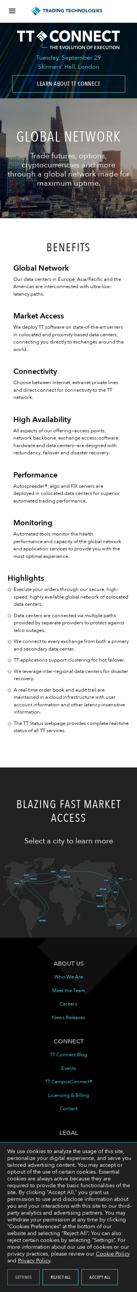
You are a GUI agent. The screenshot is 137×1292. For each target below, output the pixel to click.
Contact (69, 1108)
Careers (68, 1004)
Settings (23, 1277)
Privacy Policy (34, 1260)
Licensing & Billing (68, 1095)
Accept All (99, 1277)
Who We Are (68, 977)
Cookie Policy (113, 1253)
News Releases (68, 1017)
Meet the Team (68, 990)
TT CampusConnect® (68, 1081)
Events (68, 1068)
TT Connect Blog (68, 1054)
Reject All (60, 1277)
